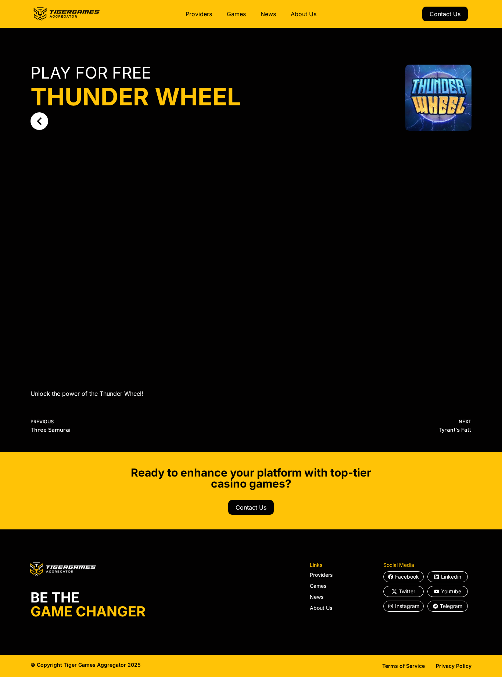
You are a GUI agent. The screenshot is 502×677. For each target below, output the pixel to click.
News (268, 14)
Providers (199, 14)
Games (236, 14)
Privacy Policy (453, 666)
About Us (303, 14)
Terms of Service (403, 666)
